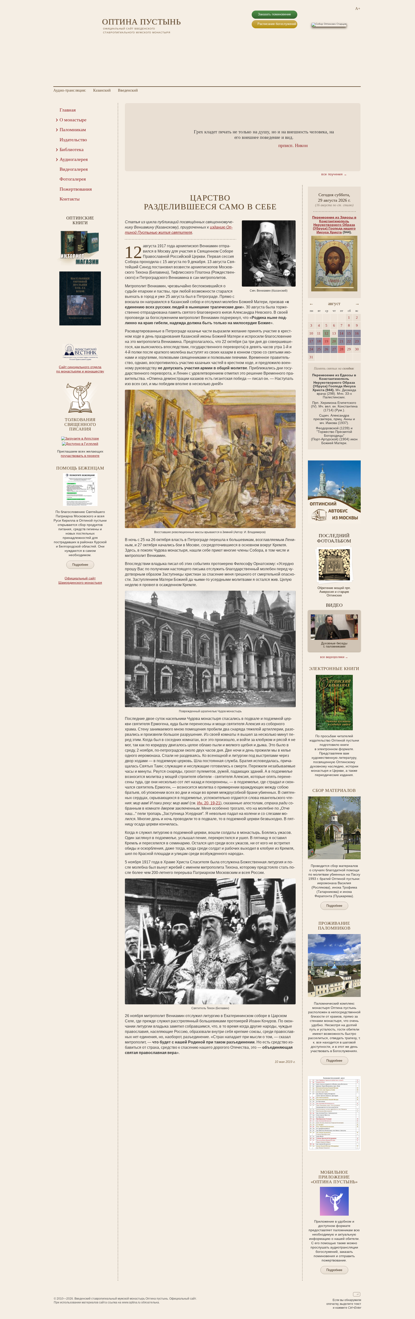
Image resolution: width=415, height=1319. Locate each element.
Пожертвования (76, 189)
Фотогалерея (73, 179)
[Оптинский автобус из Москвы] (334, 522)
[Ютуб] (111, 40)
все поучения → (334, 174)
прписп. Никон (293, 145)
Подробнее (80, 564)
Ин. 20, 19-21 (208, 803)
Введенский (128, 90)
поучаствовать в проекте (80, 456)
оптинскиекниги (80, 220)
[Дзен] (130, 40)
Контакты (69, 198)
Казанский (102, 90)
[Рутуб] (117, 40)
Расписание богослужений (276, 24)
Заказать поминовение (274, 14)
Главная (68, 109)
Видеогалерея (74, 169)
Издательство (73, 139)
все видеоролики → (334, 657)
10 (93, 329)
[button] (136, 137)
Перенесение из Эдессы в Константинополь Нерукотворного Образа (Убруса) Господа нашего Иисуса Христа (334, 224)
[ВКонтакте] (105, 40)
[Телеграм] (123, 40)
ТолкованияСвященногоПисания (80, 424)
